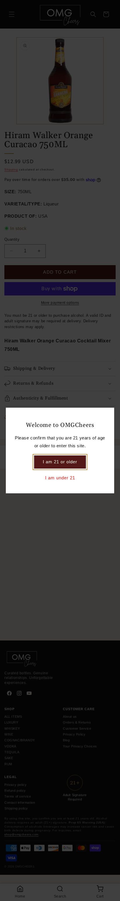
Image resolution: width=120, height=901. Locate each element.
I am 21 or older (60, 461)
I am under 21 (60, 477)
